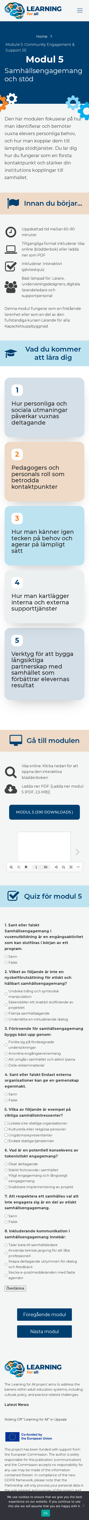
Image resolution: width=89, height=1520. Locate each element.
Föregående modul (44, 1314)
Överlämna (15, 1288)
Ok (46, 1513)
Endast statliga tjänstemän (31, 1141)
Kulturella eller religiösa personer (37, 1129)
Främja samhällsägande (29, 1013)
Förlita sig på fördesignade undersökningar (31, 1045)
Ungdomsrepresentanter (30, 1135)
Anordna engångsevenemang (34, 1053)
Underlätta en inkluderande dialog (38, 1019)
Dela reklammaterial (26, 1065)
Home (41, 36)
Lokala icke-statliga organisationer (37, 1123)
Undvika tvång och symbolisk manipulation (33, 994)
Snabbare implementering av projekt (40, 1187)
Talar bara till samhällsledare (33, 1245)
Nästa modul (44, 1331)
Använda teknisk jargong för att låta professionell (39, 1253)
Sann (12, 956)
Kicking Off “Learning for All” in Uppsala (36, 1419)
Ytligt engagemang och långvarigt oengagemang (37, 1178)
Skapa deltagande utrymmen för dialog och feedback (42, 1264)
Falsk (12, 962)
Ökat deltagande (23, 1164)
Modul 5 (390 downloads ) (44, 812)
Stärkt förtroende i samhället (33, 1170)
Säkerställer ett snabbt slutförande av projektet (40, 1005)
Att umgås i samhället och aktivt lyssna (41, 1059)
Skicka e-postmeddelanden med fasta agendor (41, 1275)
